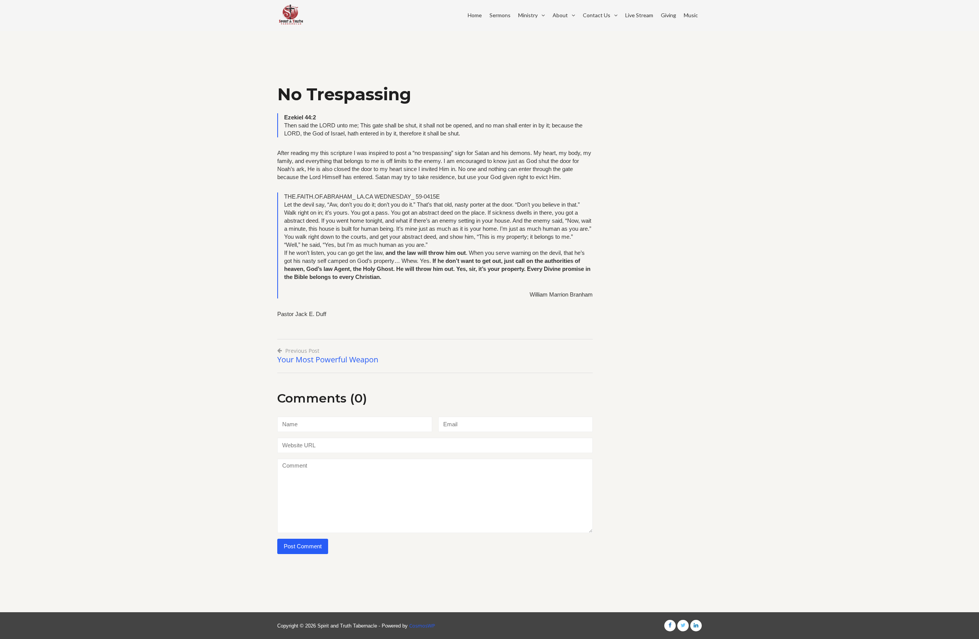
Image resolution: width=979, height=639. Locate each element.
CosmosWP (422, 625)
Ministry (528, 15)
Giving (668, 15)
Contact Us (596, 15)
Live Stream (639, 15)
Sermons (500, 15)
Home (475, 15)
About (560, 15)
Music (691, 15)
